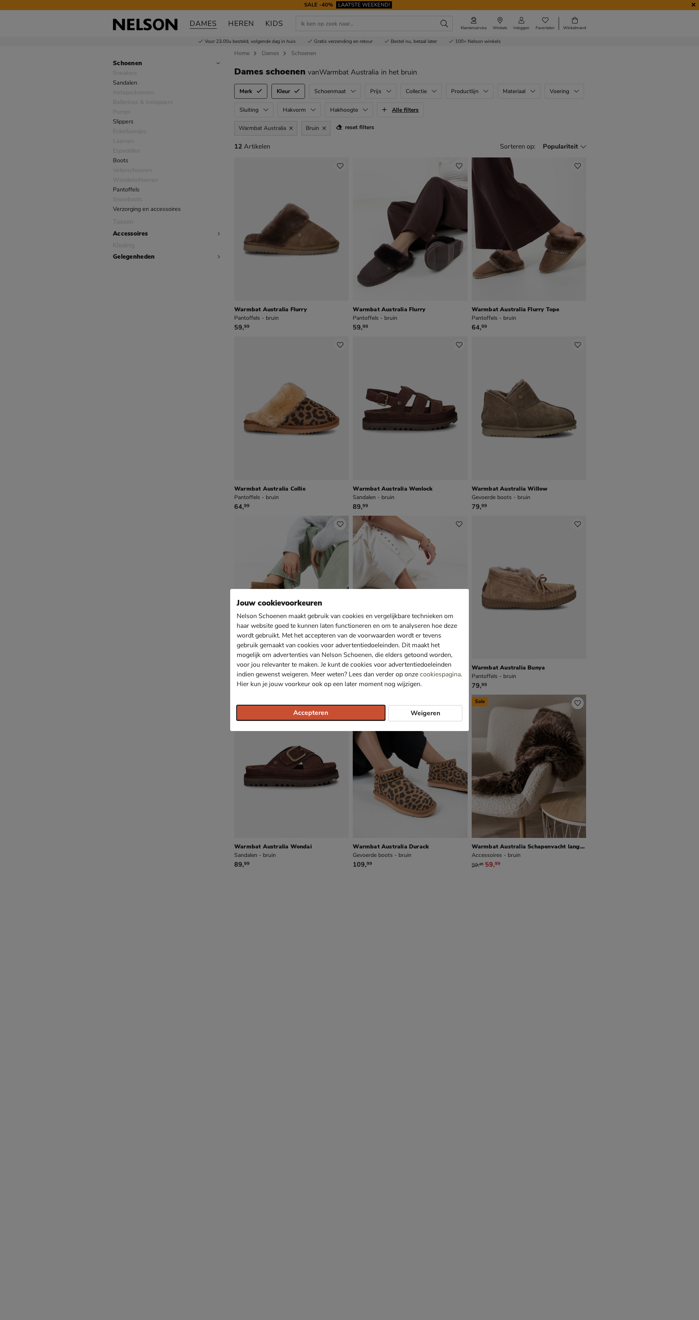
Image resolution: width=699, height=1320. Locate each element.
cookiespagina (440, 674)
